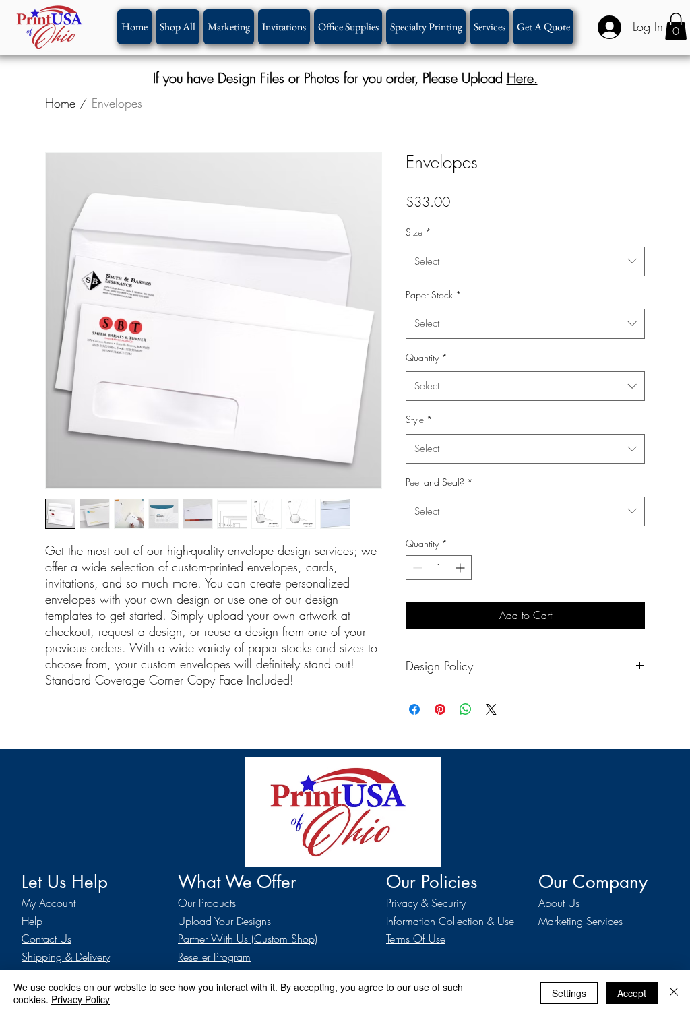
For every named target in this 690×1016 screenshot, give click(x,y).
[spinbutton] (439, 567)
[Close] (674, 993)
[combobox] (525, 261)
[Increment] (461, 567)
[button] (426, 26)
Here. (522, 78)
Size (418, 232)
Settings (569, 993)
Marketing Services (580, 921)
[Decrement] (416, 567)
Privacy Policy (80, 999)
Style (419, 419)
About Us (558, 902)
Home (60, 103)
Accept (631, 993)
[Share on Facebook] (414, 709)
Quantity (426, 357)
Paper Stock (434, 294)
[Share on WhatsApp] (466, 709)
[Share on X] (491, 709)
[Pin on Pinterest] (440, 709)
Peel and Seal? (439, 482)
